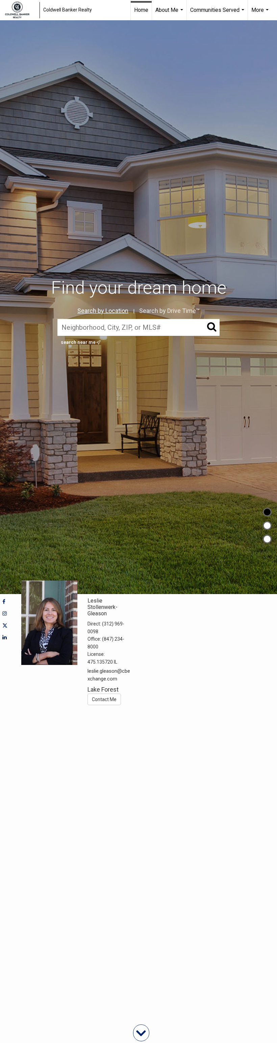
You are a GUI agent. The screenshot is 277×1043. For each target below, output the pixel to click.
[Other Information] (267, 539)
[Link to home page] (20, 10)
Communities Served (218, 13)
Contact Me (104, 699)
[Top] (267, 512)
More (260, 13)
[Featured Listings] (267, 525)
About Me (170, 13)
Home (141, 10)
